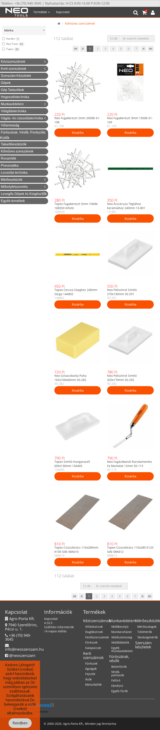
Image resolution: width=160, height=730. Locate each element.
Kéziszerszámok (13, 61)
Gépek (6, 83)
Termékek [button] (40, 12)
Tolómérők (144, 632)
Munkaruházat (121, 632)
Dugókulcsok (94, 632)
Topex (12, 49)
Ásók (88, 679)
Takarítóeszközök (13, 144)
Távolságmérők (147, 637)
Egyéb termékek (13, 201)
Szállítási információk (59, 627)
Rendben (20, 723)
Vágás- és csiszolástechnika (22, 118)
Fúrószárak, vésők (119, 658)
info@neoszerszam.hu (24, 649)
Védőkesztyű (120, 627)
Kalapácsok (93, 648)
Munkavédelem (12, 104)
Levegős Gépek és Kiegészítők (24, 194)
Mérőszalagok (146, 627)
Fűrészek (91, 642)
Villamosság (10, 125)
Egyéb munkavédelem (122, 649)
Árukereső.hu (41, 711)
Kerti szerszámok (13, 68)
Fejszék (90, 674)
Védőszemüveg (121, 637)
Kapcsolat (63, 12)
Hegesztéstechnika (15, 97)
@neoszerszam (22, 655)
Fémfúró (117, 686)
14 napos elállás (55, 631)
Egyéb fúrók (119, 691)
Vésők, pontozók (117, 673)
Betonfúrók (119, 667)
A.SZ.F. (48, 623)
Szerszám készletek (143, 644)
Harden (12, 39)
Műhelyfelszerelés (14, 186)
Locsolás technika (14, 172)
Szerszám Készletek (16, 75)
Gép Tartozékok (12, 90)
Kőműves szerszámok (17, 151)
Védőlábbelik (120, 642)
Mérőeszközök (11, 179)
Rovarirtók (8, 158)
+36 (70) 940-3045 (18, 637)
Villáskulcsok (94, 627)
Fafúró (115, 680)
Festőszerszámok (97, 637)
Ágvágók (91, 669)
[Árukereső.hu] (41, 706)
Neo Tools (14, 44)
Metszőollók (93, 684)
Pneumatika (10, 165)
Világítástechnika (13, 111)
